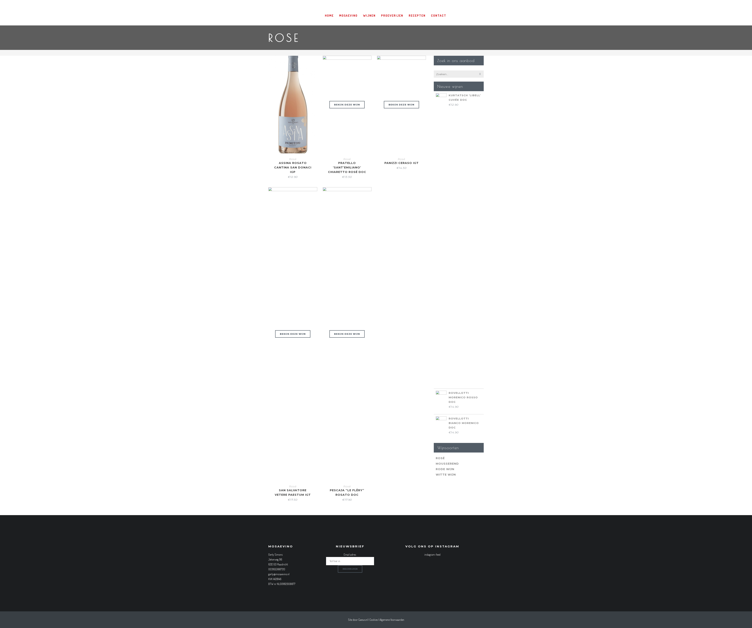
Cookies (374, 619)
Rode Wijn (445, 469)
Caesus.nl (363, 619)
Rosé (292, 159)
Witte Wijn (446, 474)
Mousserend (447, 463)
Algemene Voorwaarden (392, 619)
